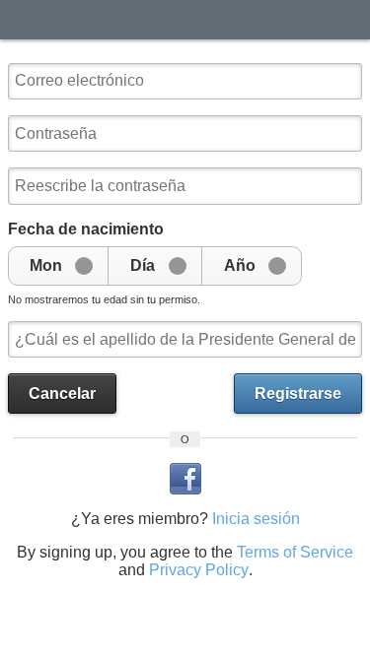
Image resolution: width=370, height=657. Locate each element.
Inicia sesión (256, 518)
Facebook (185, 478)
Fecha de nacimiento (86, 229)
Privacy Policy (199, 569)
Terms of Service (295, 552)
